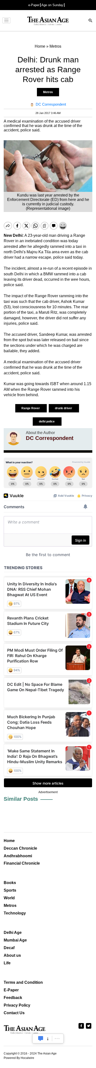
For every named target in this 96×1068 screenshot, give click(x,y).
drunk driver (64, 408)
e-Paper (33, 5)
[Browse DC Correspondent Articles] (13, 438)
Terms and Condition (23, 982)
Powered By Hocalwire (19, 1058)
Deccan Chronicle (20, 848)
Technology (15, 913)
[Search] (90, 21)
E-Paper (11, 990)
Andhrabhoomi (18, 856)
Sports (10, 890)
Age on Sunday (52, 5)
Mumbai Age (15, 940)
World (9, 898)
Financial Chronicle (22, 863)
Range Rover (31, 408)
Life (7, 963)
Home (9, 841)
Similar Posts (21, 799)
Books (10, 883)
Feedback (13, 998)
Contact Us (14, 1013)
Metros (48, 92)
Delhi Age (13, 932)
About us (12, 955)
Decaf (9, 948)
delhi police (47, 421)
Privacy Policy (17, 1005)
